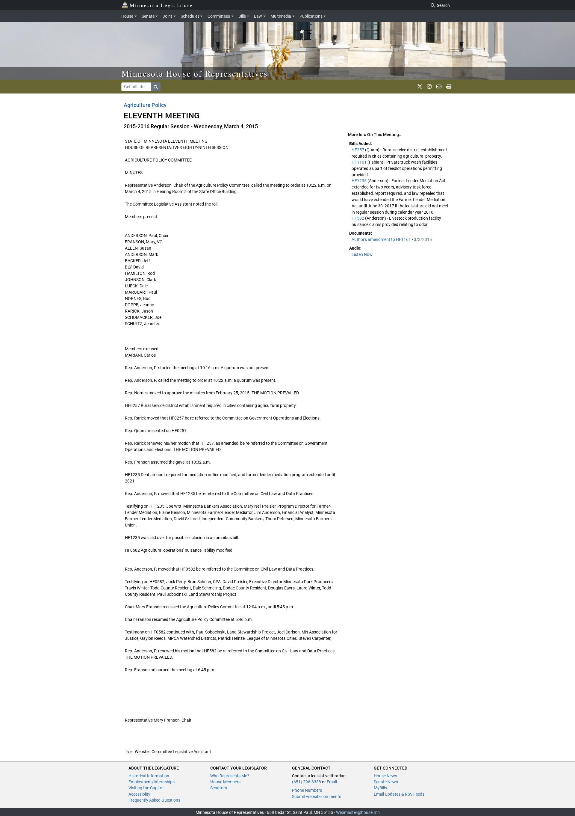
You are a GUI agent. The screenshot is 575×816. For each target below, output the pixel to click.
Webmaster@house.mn (358, 812)
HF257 (358, 149)
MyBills (380, 787)
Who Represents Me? (229, 775)
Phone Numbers (307, 790)
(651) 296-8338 (306, 781)
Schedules (190, 16)
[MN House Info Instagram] (429, 86)
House (127, 16)
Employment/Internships (151, 781)
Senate (148, 16)
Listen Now (362, 254)
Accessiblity (139, 794)
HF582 (358, 218)
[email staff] (439, 86)
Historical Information (148, 775)
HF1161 (359, 162)
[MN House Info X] (420, 86)
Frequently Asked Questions (154, 800)
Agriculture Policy (145, 105)
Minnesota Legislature (161, 5)
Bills (242, 16)
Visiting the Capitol (145, 787)
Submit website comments (316, 796)
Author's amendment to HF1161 (382, 239)
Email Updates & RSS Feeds (399, 794)
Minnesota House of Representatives (195, 73)
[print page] (449, 86)
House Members (225, 781)
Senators (218, 787)
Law (258, 16)
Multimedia (280, 16)
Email (332, 781)
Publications (311, 16)
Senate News (386, 781)
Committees (219, 16)
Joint (167, 16)
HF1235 (359, 180)
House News (385, 775)
